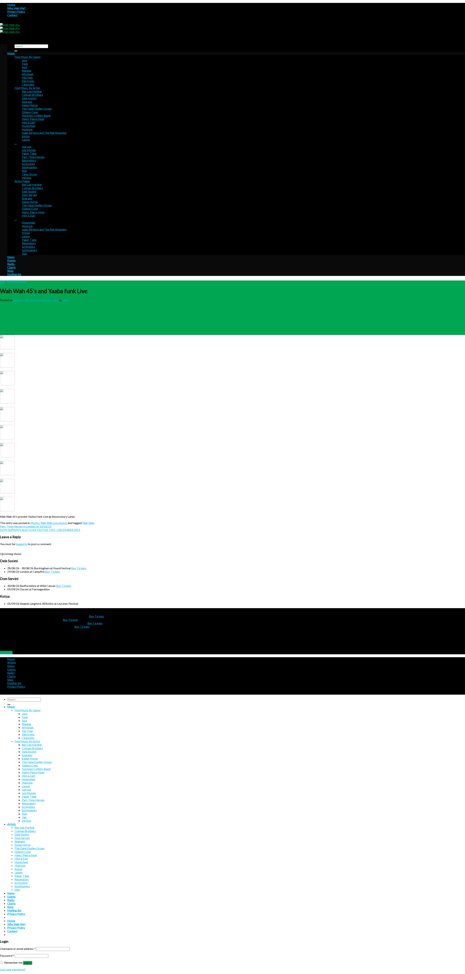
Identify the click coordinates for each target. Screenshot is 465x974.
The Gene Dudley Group (37, 108)
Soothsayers (29, 167)
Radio (11, 264)
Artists (11, 662)
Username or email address (17, 948)
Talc (24, 817)
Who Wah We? (16, 8)
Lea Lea (26, 146)
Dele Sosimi (29, 98)
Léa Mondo (29, 150)
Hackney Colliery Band (36, 115)
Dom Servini (29, 195)
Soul (24, 67)
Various (26, 177)
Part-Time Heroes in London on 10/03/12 (25, 526)
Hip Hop (27, 77)
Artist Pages (22, 181)
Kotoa (26, 136)
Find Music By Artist (27, 88)
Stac (24, 170)
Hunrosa (27, 129)
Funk (25, 63)
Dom (65, 300)
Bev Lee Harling (32, 91)
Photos (3, 281)
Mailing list (14, 274)
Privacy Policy (16, 11)
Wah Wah (88, 523)
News (11, 257)
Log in (27, 962)
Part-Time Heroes (33, 157)
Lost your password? (13, 969)
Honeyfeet (28, 126)
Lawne (26, 139)
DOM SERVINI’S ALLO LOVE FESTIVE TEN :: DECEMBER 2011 (40, 530)
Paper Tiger (29, 153)
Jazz (24, 60)
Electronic (28, 81)
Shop (10, 270)
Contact (12, 15)
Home (11, 4)
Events (11, 260)
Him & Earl (28, 122)
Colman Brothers (32, 94)
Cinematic (28, 84)
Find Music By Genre (28, 56)
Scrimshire (28, 163)
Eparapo (27, 101)
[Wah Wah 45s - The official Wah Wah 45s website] (10, 28)
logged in (21, 544)
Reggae (26, 70)
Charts (11, 267)
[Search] (16, 51)
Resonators (29, 160)
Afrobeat (27, 74)
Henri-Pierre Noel (33, 119)
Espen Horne (30, 105)
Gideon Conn (30, 112)
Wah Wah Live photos (16, 281)
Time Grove (29, 174)
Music (11, 53)
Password (7, 955)
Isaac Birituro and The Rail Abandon (44, 132)
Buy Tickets (78, 568)
